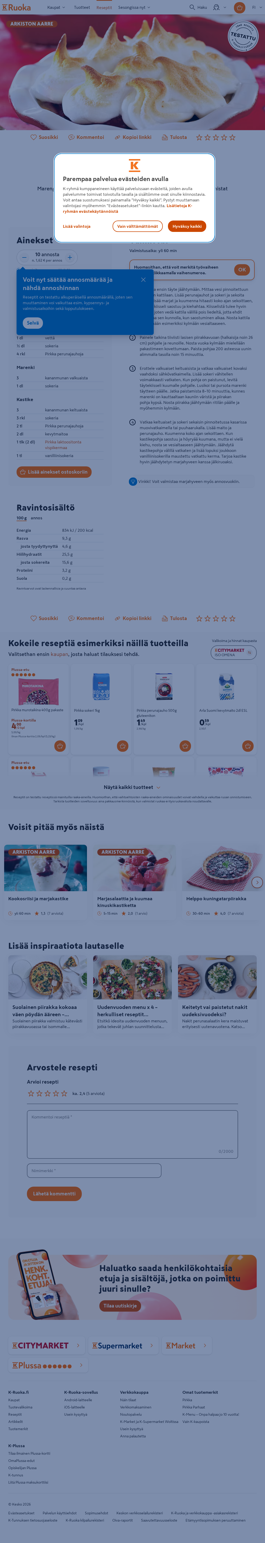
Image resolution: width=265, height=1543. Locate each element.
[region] (134, 198)
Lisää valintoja (77, 226)
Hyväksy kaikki (187, 226)
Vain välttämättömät (137, 226)
